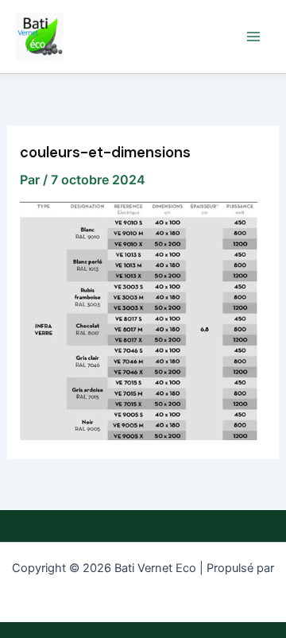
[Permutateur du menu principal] (253, 36)
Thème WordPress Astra (143, 588)
